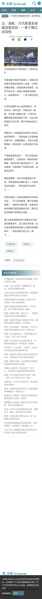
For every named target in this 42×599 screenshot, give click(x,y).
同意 (15, 593)
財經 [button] (14, 10)
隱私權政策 (6, 593)
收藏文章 (20, 260)
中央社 (30, 37)
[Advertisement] (21, 460)
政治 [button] (4, 10)
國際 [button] (23, 10)
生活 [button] (33, 10)
